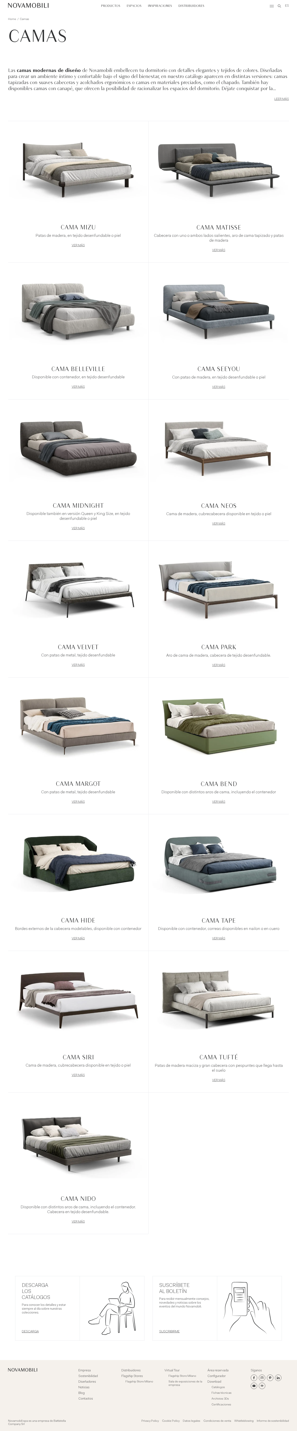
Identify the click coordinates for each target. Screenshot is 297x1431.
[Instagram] (262, 1378)
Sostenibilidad (88, 1376)
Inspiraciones (160, 6)
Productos (110, 6)
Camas (24, 19)
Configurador (216, 1376)
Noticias (84, 1387)
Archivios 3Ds (220, 1399)
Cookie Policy (171, 1421)
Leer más (281, 99)
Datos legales (191, 1421)
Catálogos (218, 1387)
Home (12, 19)
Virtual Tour (172, 1370)
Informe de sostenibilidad (273, 1421)
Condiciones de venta (217, 1421)
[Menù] (272, 6)
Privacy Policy (150, 1421)
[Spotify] (262, 1386)
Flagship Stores (132, 1376)
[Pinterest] (270, 1378)
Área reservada (218, 1370)
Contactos (85, 1398)
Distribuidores (191, 6)
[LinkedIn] (278, 1378)
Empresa (84, 1370)
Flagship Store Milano (139, 1381)
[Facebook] (254, 1378)
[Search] (279, 6)
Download (214, 1381)
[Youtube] (254, 1386)
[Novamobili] (28, 6)
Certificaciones (221, 1404)
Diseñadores (87, 1381)
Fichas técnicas (222, 1393)
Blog (81, 1393)
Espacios (134, 6)
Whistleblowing (244, 1421)
